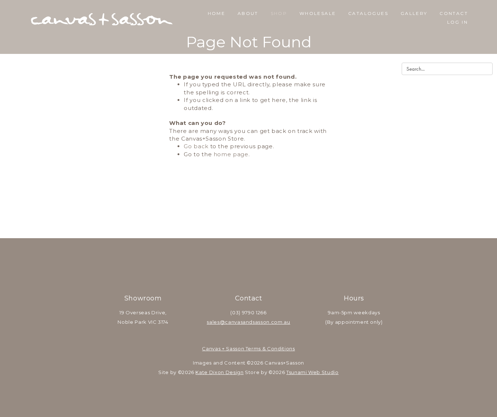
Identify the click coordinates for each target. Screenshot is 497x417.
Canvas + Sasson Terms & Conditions (248, 348)
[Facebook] (239, 276)
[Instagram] (258, 276)
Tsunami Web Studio (312, 372)
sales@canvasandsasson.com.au (248, 322)
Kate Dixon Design (219, 372)
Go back (196, 146)
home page (231, 154)
